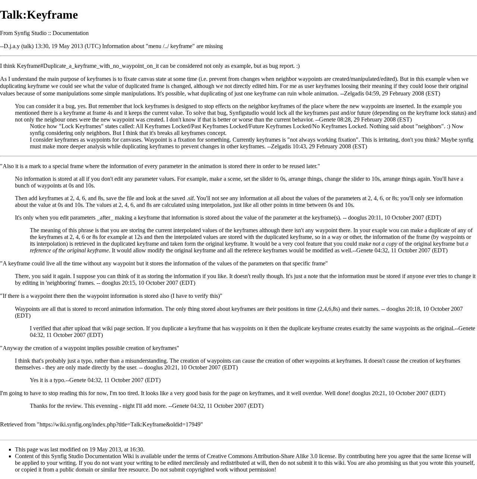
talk (27, 46)
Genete (327, 119)
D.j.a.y (12, 46)
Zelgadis (354, 93)
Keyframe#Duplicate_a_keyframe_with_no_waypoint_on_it (88, 66)
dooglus (357, 217)
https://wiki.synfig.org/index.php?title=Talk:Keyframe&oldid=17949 (120, 424)
